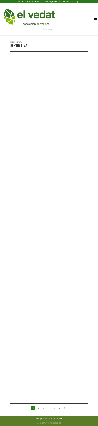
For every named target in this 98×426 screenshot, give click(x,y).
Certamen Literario (72, 82)
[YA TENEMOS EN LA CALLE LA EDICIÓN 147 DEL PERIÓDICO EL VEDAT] (45, 162)
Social (82, 98)
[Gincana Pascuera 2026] (45, 69)
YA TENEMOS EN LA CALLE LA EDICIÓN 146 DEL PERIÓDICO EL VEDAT (76, 200)
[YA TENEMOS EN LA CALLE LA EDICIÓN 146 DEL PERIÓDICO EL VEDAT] (73, 162)
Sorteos (68, 100)
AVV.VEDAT (41, 79)
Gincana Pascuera (20, 83)
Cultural (68, 93)
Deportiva (13, 79)
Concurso (68, 87)
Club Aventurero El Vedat (74, 85)
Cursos (75, 93)
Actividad (68, 79)
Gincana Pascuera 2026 (47, 85)
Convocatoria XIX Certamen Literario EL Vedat (21, 362)
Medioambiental (78, 95)
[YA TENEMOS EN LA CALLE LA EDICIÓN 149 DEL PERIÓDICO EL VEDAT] (73, 69)
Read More (13, 112)
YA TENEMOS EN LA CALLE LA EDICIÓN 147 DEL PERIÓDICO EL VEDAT (48, 204)
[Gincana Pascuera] (18, 69)
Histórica (68, 95)
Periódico (75, 98)
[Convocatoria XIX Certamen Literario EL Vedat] (18, 243)
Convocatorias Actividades (74, 90)
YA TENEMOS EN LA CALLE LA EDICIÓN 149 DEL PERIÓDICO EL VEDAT (76, 109)
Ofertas (68, 98)
